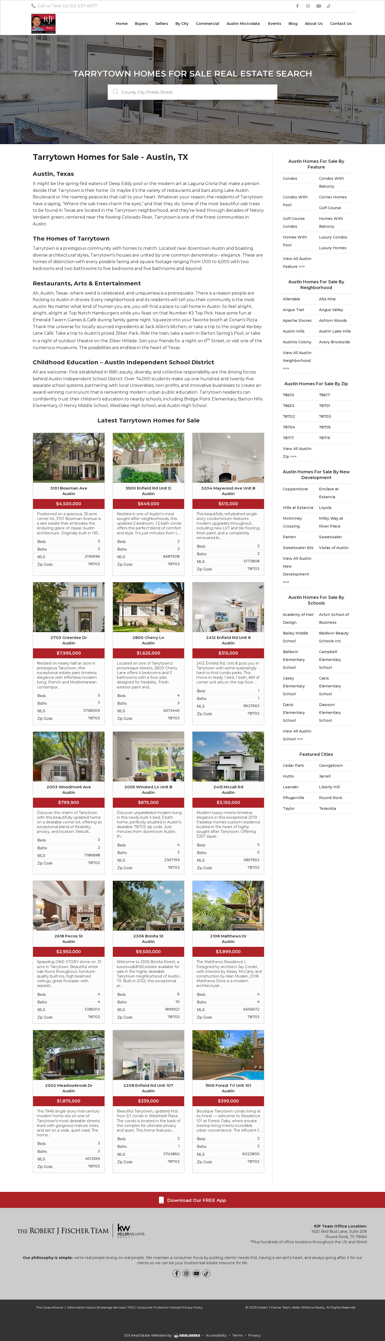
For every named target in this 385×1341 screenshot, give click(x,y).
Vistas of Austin (334, 547)
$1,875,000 (68, 1101)
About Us (314, 23)
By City (182, 23)
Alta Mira (327, 299)
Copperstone (295, 489)
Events (274, 23)
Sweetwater (330, 537)
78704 (289, 427)
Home (122, 23)
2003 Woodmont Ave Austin (69, 789)
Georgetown (331, 765)
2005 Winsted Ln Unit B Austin (148, 789)
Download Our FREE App (196, 1200)
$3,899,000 (228, 951)
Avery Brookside (334, 342)
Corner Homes (333, 197)
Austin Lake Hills (335, 331)
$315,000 (228, 653)
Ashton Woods (333, 320)
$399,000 (228, 1101)
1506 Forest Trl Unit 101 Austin (228, 1088)
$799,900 (68, 802)
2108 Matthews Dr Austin (228, 938)
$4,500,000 (68, 503)
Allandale (291, 299)
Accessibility (216, 1335)
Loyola (325, 507)
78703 (325, 416)
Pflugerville (293, 797)
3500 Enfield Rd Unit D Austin (148, 491)
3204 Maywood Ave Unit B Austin (228, 491)
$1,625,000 (148, 653)
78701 (324, 405)
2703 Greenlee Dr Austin (69, 640)
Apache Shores (297, 320)
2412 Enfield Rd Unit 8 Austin (228, 640)
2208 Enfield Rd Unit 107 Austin (148, 1088)
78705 (325, 427)
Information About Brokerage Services (96, 1307)
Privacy (254, 1335)
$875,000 (148, 802)
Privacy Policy (192, 1307)
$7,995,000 (69, 653)
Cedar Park (293, 765)
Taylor (289, 808)
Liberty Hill (329, 787)
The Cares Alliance (49, 1307)
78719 (324, 438)
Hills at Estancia (298, 507)
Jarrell (325, 776)
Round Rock (330, 797)
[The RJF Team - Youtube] (196, 1273)
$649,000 (148, 503)
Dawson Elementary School (330, 712)
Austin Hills (294, 331)
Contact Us (341, 23)
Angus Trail (293, 309)
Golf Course (330, 207)
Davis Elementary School (294, 712)
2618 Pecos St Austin (68, 938)
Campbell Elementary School (330, 659)
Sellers (161, 23)
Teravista (327, 808)
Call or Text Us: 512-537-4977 (67, 5)
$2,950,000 (68, 951)
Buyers (141, 23)
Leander (291, 787)
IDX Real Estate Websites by (148, 1335)
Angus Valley (331, 309)
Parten (289, 537)
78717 (288, 438)
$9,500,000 (148, 951)
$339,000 (148, 1101)
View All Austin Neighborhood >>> (297, 360)
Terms (237, 1335)
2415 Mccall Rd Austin (228, 789)
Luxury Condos (333, 237)
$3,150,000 (228, 802)
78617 (324, 395)
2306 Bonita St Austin (148, 938)
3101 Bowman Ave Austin (68, 491)
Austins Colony (297, 342)
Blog (293, 23)
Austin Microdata (244, 23)
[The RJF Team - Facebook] (176, 1273)
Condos (290, 178)
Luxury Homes (332, 248)
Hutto (288, 776)
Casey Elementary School (294, 686)
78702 (289, 416)
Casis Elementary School (330, 686)
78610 (288, 395)
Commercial (207, 23)
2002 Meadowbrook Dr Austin (68, 1088)
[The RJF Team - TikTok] (206, 1273)
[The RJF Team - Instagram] (186, 1273)
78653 (288, 405)
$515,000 (228, 503)
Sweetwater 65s (298, 547)
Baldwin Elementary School (294, 659)
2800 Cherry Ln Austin (148, 640)
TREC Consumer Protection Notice (153, 1307)
